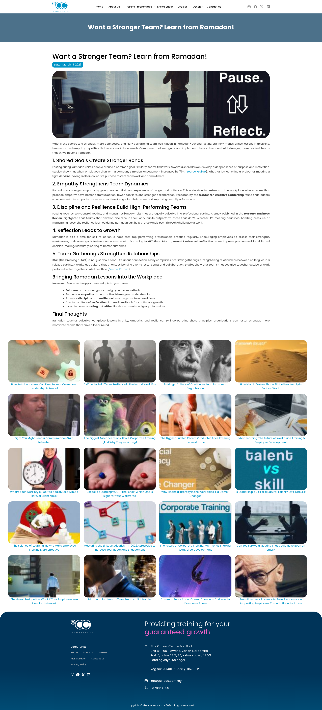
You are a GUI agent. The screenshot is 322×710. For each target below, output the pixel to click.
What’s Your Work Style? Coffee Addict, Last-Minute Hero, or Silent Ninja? (44, 494)
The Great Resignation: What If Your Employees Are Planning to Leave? (44, 601)
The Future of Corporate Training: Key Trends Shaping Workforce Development (195, 548)
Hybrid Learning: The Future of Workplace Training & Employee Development (271, 440)
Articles (182, 6)
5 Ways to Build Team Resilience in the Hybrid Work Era (120, 384)
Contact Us (214, 6)
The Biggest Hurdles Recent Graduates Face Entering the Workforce (195, 440)
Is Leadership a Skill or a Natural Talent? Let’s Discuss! (271, 492)
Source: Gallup (196, 172)
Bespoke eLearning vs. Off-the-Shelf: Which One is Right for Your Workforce (120, 494)
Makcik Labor (165, 6)
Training (103, 652)
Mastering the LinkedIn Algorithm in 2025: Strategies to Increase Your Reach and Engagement (119, 548)
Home (99, 6)
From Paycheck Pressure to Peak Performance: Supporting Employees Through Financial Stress (270, 601)
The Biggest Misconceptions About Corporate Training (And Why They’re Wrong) (119, 440)
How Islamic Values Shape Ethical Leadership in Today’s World (271, 386)
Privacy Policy (79, 664)
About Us (114, 6)
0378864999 (159, 688)
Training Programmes (138, 6)
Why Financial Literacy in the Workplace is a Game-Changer (195, 494)
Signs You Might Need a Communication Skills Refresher (44, 440)
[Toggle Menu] (150, 4)
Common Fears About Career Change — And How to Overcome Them (195, 601)
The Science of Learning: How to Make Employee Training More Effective (44, 548)
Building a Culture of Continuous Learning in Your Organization (195, 386)
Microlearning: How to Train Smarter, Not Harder (119, 599)
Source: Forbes (118, 269)
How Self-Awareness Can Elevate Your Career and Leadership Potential (44, 386)
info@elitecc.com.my (166, 681)
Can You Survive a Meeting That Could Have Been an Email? (271, 548)
